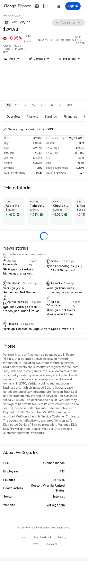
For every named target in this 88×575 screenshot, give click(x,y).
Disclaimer (51, 544)
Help (24, 537)
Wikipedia (37, 433)
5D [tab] (16, 105)
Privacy (62, 537)
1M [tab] (25, 105)
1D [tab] (8, 105)
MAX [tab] (69, 105)
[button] (58, 6)
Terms (34, 544)
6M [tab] (33, 105)
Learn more (63, 527)
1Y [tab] (52, 105)
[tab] (13, 116)
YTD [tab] (43, 105)
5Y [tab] (60, 105)
